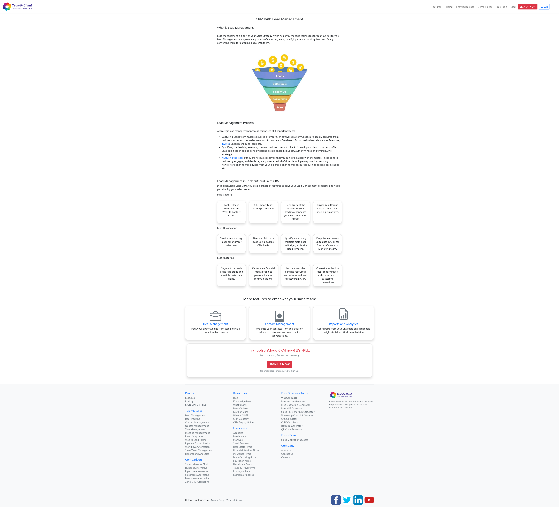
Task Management (195, 429)
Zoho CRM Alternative (197, 481)
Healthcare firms (242, 464)
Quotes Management (197, 425)
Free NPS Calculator (292, 408)
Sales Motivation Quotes (294, 439)
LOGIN (544, 6)
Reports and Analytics (197, 453)
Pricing (449, 6)
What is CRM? (240, 415)
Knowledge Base (465, 6)
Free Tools (501, 6)
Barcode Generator (292, 425)
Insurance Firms (242, 453)
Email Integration (194, 436)
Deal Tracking (192, 418)
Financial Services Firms (246, 450)
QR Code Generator (292, 429)
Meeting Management (197, 432)
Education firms (242, 460)
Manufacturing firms (244, 457)
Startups (238, 439)
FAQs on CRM (240, 411)
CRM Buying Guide (243, 422)
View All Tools (289, 397)
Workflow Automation (197, 446)
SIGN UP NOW (528, 6)
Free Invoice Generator (294, 401)
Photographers (241, 471)
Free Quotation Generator (295, 404)
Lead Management (195, 415)
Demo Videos (485, 6)
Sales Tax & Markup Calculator (298, 411)
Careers (285, 457)
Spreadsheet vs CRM (196, 464)
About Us (286, 450)
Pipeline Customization (197, 443)
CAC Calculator (289, 418)
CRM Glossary (240, 418)
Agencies (238, 432)
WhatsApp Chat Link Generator (298, 415)
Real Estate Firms (242, 446)
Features (436, 6)
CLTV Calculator (289, 422)
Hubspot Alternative (196, 467)
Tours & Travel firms (244, 467)
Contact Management (197, 422)
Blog (513, 6)
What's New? (240, 404)
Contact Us (287, 453)
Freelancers (239, 436)
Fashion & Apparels (243, 474)
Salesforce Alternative (197, 474)
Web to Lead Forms (195, 439)
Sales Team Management (199, 450)
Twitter (225, 143)
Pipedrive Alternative (196, 471)
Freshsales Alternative (197, 478)
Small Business (241, 443)
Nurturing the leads (233, 157)
